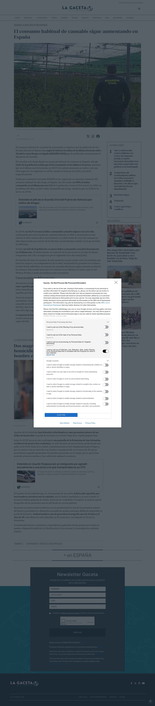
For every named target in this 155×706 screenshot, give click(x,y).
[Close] (117, 283)
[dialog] (77, 353)
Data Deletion (65, 423)
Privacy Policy (90, 423)
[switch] (106, 327)
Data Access (77, 423)
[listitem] (77, 322)
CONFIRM (61, 415)
